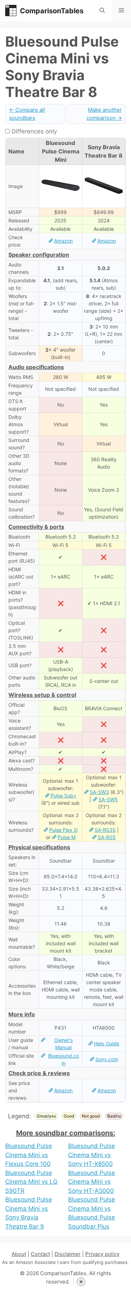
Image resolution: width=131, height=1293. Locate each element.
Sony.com (106, 1059)
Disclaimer (67, 1254)
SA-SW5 (108, 799)
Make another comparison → (104, 113)
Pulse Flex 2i (63, 830)
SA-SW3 (99, 792)
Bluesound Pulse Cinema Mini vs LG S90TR (31, 1181)
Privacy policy (102, 1254)
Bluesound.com (63, 1059)
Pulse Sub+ (64, 795)
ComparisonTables (51, 11)
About (19, 1254)
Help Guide (106, 1043)
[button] (102, 10)
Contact (40, 1254)
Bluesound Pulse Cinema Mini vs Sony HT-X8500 (91, 1154)
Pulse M (66, 837)
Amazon (63, 241)
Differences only (33, 131)
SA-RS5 (107, 837)
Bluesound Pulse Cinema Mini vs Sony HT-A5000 (91, 1181)
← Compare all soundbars (27, 113)
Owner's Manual (63, 1043)
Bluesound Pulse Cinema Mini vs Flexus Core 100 (28, 1154)
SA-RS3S (105, 830)
